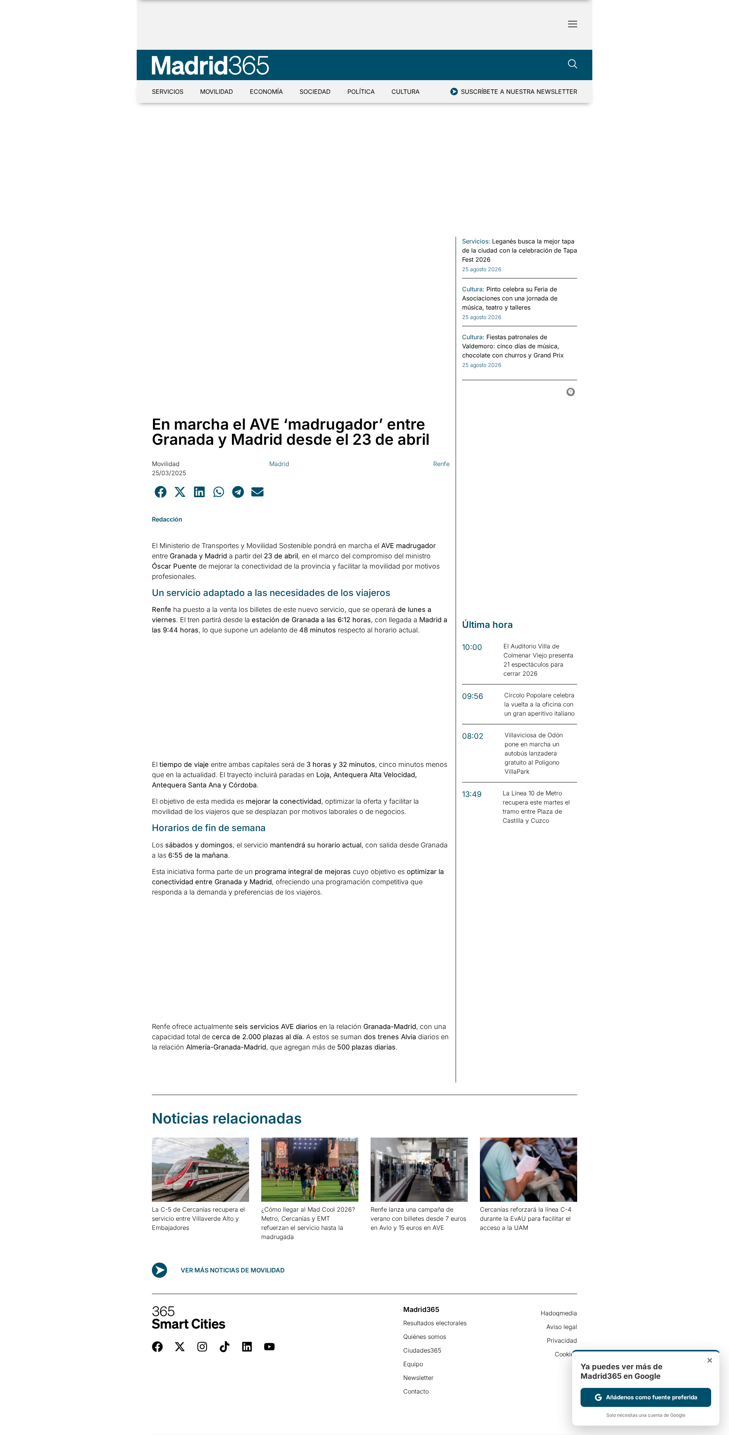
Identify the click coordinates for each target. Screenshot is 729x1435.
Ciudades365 (422, 1350)
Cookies (566, 1354)
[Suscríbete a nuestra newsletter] (454, 91)
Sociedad (315, 91)
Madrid (279, 464)
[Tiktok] (224, 1346)
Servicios (167, 91)
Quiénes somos (424, 1336)
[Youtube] (269, 1346)
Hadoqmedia (559, 1313)
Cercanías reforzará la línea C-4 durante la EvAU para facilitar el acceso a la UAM (525, 1218)
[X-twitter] (179, 1346)
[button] (160, 492)
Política (361, 91)
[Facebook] (157, 1346)
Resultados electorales (435, 1323)
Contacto (416, 1391)
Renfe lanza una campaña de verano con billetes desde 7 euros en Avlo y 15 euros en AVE (418, 1218)
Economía (266, 91)
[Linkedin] (246, 1346)
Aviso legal (561, 1327)
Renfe (441, 464)
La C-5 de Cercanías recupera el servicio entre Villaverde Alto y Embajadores (198, 1218)
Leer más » (164, 1237)
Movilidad (216, 91)
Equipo (413, 1364)
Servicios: (476, 241)
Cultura (405, 91)
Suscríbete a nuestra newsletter (519, 91)
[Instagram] (202, 1346)
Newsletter (418, 1377)
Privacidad (562, 1340)
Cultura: (473, 289)
